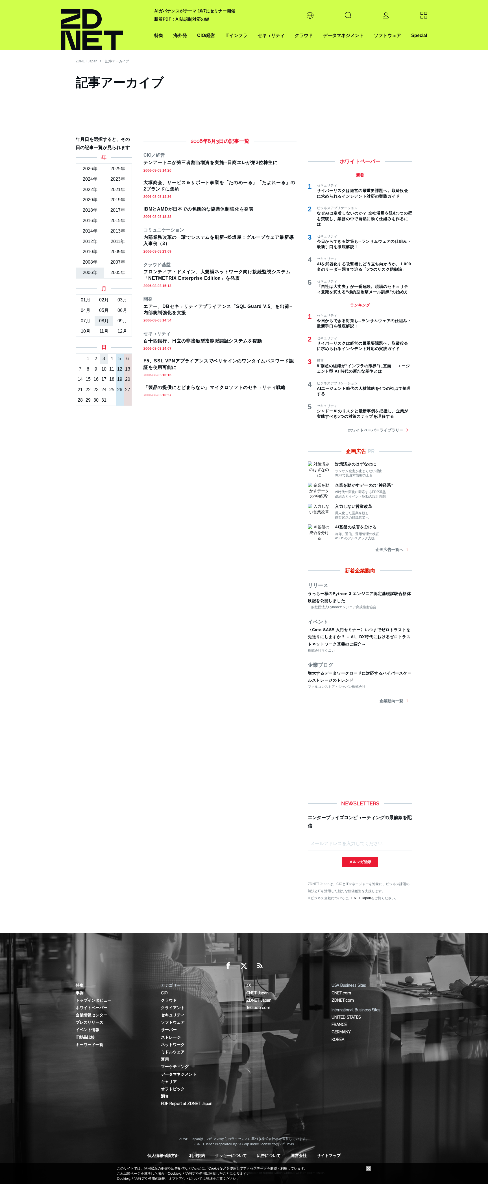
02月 (104, 299)
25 (111, 389)
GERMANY (341, 1032)
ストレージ (171, 1037)
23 (96, 389)
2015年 (117, 220)
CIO (164, 993)
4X (248, 985)
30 (96, 400)
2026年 (90, 168)
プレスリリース (89, 1022)
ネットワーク (173, 1044)
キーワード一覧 (89, 1044)
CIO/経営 (206, 35)
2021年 (117, 189)
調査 (165, 1096)
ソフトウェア (387, 35)
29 (88, 400)
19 (119, 379)
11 (111, 369)
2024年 (90, 179)
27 (127, 389)
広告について (269, 1155)
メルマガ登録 (360, 862)
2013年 (117, 231)
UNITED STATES (346, 1017)
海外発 (180, 35)
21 (80, 389)
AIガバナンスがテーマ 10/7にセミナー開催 (194, 10)
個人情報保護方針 (163, 1155)
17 (103, 379)
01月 (85, 299)
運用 (165, 1059)
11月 (103, 331)
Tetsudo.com (258, 1007)
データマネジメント (343, 35)
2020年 (90, 199)
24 (103, 389)
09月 (122, 320)
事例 (80, 993)
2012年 (90, 241)
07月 (85, 320)
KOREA (338, 1039)
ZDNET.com (343, 1000)
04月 (85, 310)
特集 (158, 35)
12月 (122, 331)
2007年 (117, 262)
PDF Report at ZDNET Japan (186, 1103)
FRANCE (339, 1024)
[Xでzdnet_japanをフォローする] (244, 965)
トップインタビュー (93, 1000)
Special (419, 35)
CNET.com (341, 993)
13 (127, 369)
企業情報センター (91, 1015)
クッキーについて (231, 1155)
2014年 (90, 231)
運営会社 (299, 1155)
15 (88, 379)
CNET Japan (361, 898)
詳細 (209, 1179)
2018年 (90, 210)
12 (119, 369)
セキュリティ (271, 35)
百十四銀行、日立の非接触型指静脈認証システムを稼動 (202, 340)
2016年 (90, 220)
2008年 (90, 262)
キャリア (169, 1081)
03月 (122, 299)
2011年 (118, 241)
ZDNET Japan (86, 61)
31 (103, 400)
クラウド (304, 35)
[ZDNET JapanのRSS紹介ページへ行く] (259, 965)
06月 (122, 310)
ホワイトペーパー (91, 1007)
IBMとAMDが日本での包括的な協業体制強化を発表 (198, 209)
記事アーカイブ (117, 61)
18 (111, 379)
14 (80, 379)
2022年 (90, 189)
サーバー (169, 1029)
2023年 (117, 179)
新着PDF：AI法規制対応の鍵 (181, 19)
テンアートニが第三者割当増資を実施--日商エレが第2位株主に (210, 162)
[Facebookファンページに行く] (228, 965)
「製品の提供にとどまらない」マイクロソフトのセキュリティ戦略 (214, 387)
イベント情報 (87, 1029)
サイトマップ (329, 1155)
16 (96, 379)
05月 (104, 310)
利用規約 (197, 1155)
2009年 (117, 251)
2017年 (117, 210)
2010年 (90, 251)
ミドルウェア (173, 1052)
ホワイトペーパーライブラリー (375, 430)
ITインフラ (236, 35)
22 (88, 389)
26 (119, 389)
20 (127, 379)
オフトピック (173, 1089)
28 (80, 400)
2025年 (117, 168)
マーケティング (175, 1066)
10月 (85, 331)
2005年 (117, 272)
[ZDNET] (104, 25)
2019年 (117, 199)
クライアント (173, 1007)
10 (103, 369)
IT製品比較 (85, 1037)
